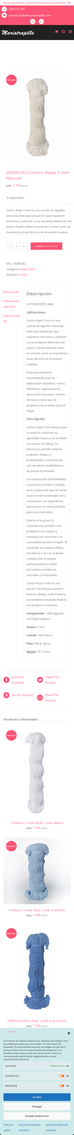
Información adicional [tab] (11, 303)
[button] (69, 1033)
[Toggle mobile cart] (56, 31)
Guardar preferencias (37, 1115)
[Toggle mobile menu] (70, 31)
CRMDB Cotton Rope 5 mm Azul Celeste (37, 1021)
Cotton (22, 274)
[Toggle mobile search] (63, 31)
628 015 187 (17, 9)
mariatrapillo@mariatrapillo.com (30, 15)
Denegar (37, 1106)
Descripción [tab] (11, 292)
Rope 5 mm (27, 269)
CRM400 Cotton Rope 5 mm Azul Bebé (37, 910)
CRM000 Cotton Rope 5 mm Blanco (37, 823)
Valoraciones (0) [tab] (11, 318)
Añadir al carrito (46, 246)
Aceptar (37, 1097)
